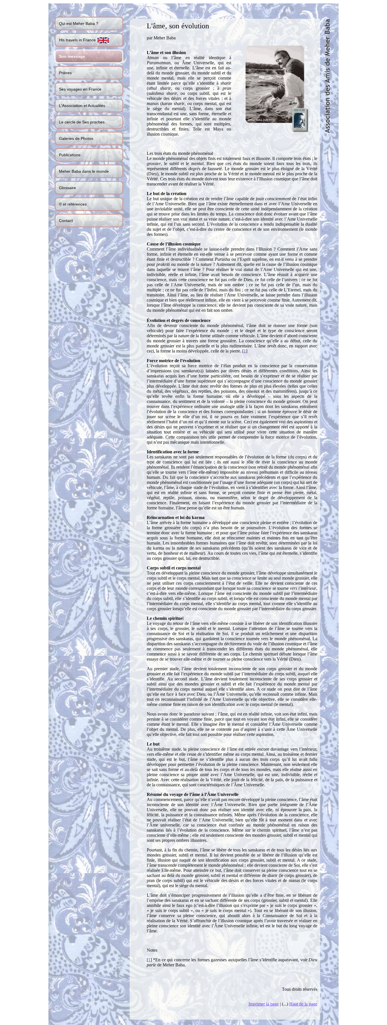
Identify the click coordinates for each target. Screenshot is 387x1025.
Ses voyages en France (80, 89)
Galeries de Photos (76, 138)
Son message (72, 56)
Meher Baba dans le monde (84, 171)
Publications (69, 155)
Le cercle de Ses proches (82, 122)
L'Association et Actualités (82, 105)
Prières (65, 73)
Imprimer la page (263, 1003)
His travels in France (78, 40)
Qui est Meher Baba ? (78, 23)
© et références (73, 204)
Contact (66, 220)
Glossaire (67, 187)
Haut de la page (303, 1003)
